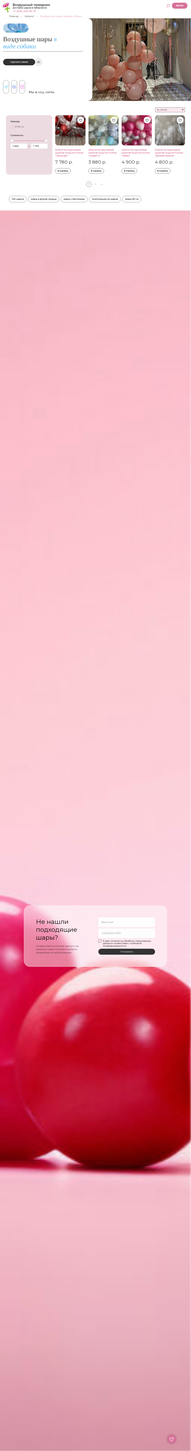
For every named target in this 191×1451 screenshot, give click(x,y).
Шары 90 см (131, 199)
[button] (179, 5)
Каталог (29, 16)
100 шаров (18, 199)
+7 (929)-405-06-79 (24, 11)
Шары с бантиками (74, 199)
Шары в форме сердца (43, 199)
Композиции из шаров (105, 199)
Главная (14, 16)
